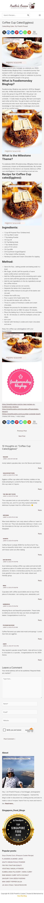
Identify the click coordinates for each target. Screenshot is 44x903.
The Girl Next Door (9, 494)
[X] (4, 32)
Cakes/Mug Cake (8, 26)
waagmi (5, 457)
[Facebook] (8, 32)
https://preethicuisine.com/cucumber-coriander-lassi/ (21, 414)
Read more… (9, 803)
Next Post (22, 436)
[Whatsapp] (25, 32)
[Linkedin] (12, 32)
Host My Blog (22, 896)
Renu (4, 585)
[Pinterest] (17, 32)
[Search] (28, 15)
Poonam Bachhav (8, 625)
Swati (5, 644)
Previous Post (22, 431)
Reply (40, 468)
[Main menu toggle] (40, 15)
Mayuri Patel (7, 560)
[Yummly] (29, 32)
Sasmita (5, 538)
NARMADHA (6, 604)
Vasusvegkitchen (9, 473)
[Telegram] (21, 32)
